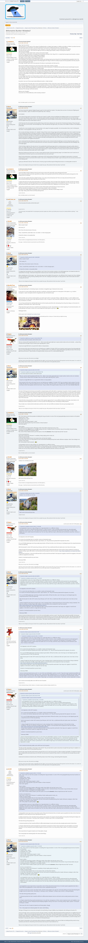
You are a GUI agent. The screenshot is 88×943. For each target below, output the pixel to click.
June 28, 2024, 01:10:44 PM (23, 458)
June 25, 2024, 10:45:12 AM (23, 42)
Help (72, 941)
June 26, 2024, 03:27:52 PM (23, 286)
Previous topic (73, 34)
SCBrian (44, 28)
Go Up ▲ (82, 941)
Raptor (9, 334)
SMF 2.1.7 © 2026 (7, 941)
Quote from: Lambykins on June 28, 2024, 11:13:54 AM (30, 526)
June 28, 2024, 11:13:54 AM (23, 414)
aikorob (10, 628)
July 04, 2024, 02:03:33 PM (23, 841)
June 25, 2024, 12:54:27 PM (23, 108)
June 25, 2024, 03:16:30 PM (23, 170)
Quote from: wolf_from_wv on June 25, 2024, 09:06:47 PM (31, 338)
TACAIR (10, 221)
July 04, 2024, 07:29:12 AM (23, 770)
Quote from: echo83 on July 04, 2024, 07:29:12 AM (29, 844)
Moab (9, 106)
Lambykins (11, 41)
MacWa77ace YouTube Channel (34, 314)
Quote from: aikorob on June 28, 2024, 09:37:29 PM (30, 693)
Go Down (8, 37)
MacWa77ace (11, 285)
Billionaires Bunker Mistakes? (24, 41)
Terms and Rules (76, 941)
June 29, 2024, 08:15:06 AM (23, 690)
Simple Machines (13, 941)
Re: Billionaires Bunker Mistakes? (25, 106)
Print (81, 37)
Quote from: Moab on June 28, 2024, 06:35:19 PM (29, 631)
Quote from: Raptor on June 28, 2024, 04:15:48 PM (29, 576)
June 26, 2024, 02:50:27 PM (23, 254)
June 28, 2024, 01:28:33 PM (23, 490)
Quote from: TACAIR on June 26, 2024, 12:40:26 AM (29, 257)
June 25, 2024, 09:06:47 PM (23, 200)
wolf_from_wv (11, 199)
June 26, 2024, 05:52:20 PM (23, 367)
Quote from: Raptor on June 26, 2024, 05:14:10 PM (29, 370)
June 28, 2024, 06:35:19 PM (23, 573)
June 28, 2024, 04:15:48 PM (23, 523)
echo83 (10, 769)
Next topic (79, 34)
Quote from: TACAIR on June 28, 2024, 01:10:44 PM (29, 493)
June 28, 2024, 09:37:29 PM (23, 629)
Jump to (64, 933)
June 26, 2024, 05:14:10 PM (23, 335)
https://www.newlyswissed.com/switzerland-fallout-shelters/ (32, 605)
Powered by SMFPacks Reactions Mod (23, 941)
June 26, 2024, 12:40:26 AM (23, 222)
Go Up (7, 928)
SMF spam (30, 933)
